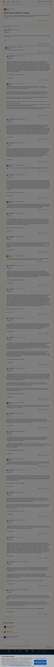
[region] (27, 661)
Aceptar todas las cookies (40, 663)
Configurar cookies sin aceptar (40, 658)
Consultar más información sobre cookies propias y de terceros (20, 665)
